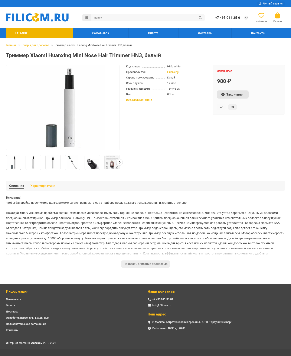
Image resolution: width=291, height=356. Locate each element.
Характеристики (42, 186)
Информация (17, 291)
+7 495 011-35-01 (228, 18)
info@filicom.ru (161, 305)
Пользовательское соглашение (26, 323)
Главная (11, 45)
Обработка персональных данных (27, 317)
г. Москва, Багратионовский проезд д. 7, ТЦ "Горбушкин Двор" (192, 322)
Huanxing (173, 72)
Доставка (205, 33)
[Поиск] (200, 17)
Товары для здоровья (35, 45)
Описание (16, 186)
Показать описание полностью (145, 264)
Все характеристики (139, 99)
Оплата (153, 33)
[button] (6, 162)
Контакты (258, 33)
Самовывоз (100, 33)
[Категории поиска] (86, 17)
